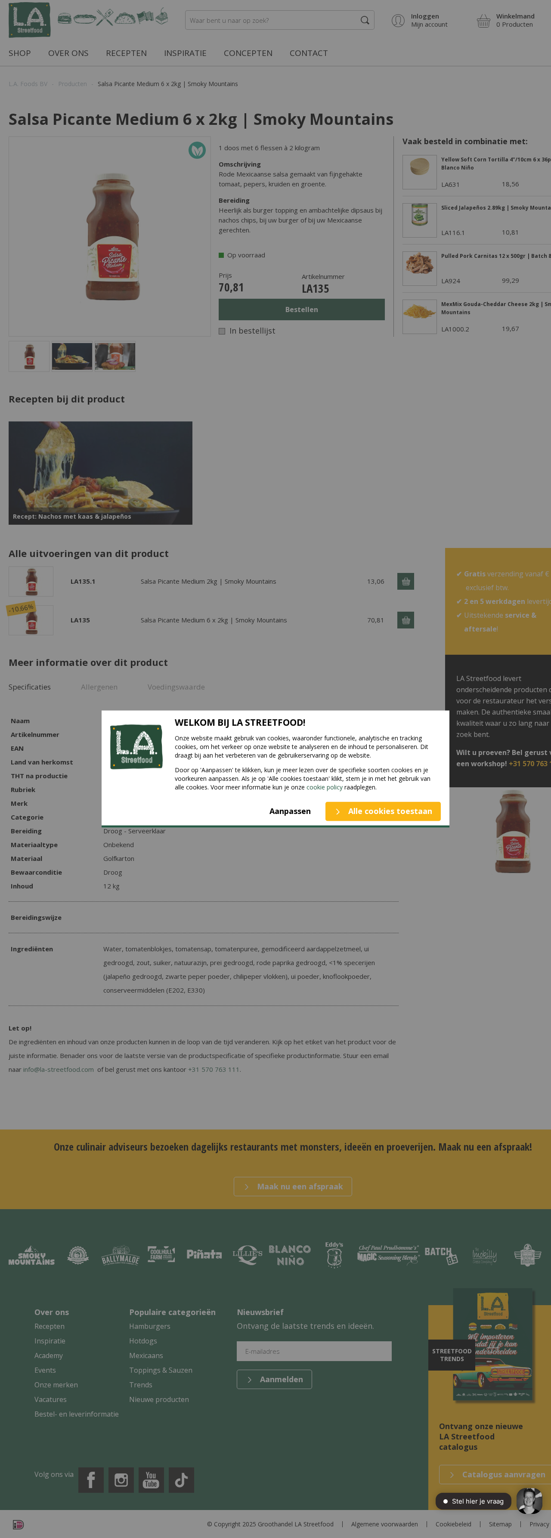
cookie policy (324, 787)
